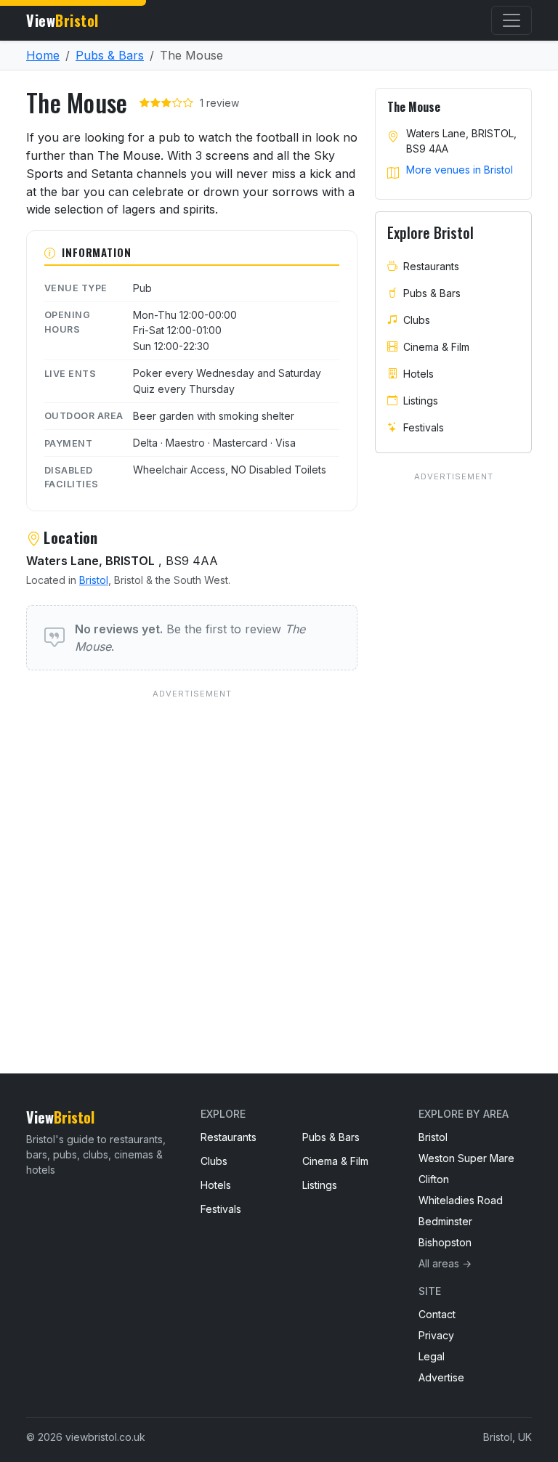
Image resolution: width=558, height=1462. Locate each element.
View (62, 20)
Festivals (423, 427)
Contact (437, 1314)
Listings (420, 400)
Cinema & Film (436, 347)
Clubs (416, 320)
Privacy (436, 1335)
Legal (431, 1356)
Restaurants (431, 266)
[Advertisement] (191, 852)
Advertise (441, 1377)
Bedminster (445, 1221)
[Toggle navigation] (511, 20)
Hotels (418, 373)
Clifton (433, 1179)
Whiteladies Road (460, 1200)
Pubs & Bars (110, 55)
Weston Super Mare (466, 1158)
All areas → (445, 1263)
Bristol (93, 580)
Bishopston (445, 1242)
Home (43, 55)
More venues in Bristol (459, 169)
